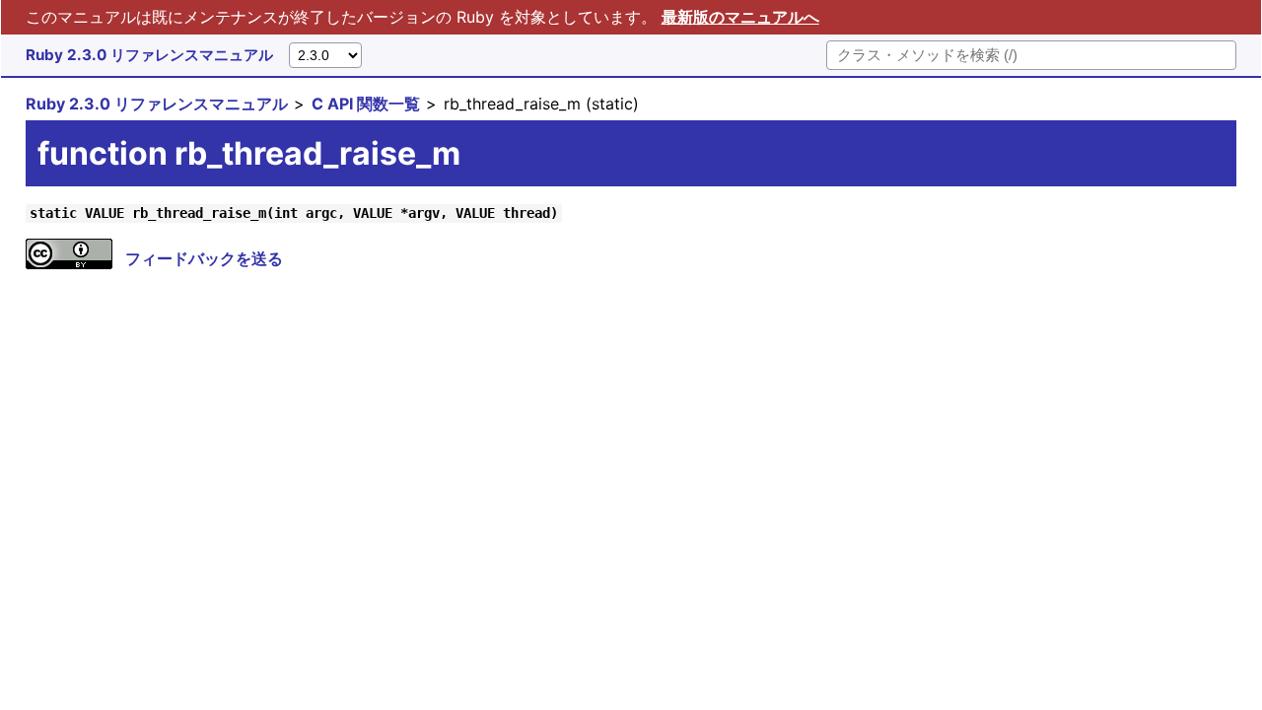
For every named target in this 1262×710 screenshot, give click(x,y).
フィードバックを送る (204, 258)
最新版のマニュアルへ (740, 17)
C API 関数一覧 (366, 103)
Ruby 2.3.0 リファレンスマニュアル (149, 54)
